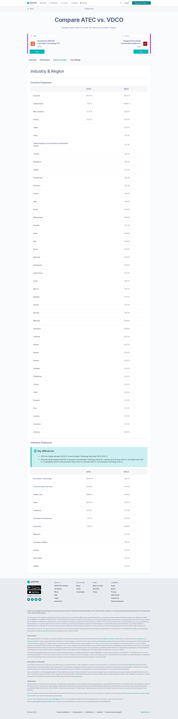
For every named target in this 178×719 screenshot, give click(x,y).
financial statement (76, 676)
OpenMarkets (101, 641)
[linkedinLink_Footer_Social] (40, 599)
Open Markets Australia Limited (109, 639)
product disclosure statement (129, 693)
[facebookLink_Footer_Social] (29, 599)
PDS (105, 665)
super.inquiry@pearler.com (57, 699)
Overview (32, 60)
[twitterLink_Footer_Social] (36, 599)
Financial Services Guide (44, 631)
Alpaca (110, 641)
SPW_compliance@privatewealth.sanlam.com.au (42, 701)
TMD (129, 665)
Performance (45, 60)
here (104, 657)
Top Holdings (75, 60)
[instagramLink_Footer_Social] (33, 599)
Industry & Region (60, 60)
